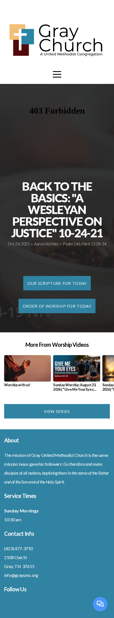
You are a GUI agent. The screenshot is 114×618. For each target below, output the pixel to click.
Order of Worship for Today (57, 306)
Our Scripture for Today (57, 283)
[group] (27, 373)
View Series (57, 411)
